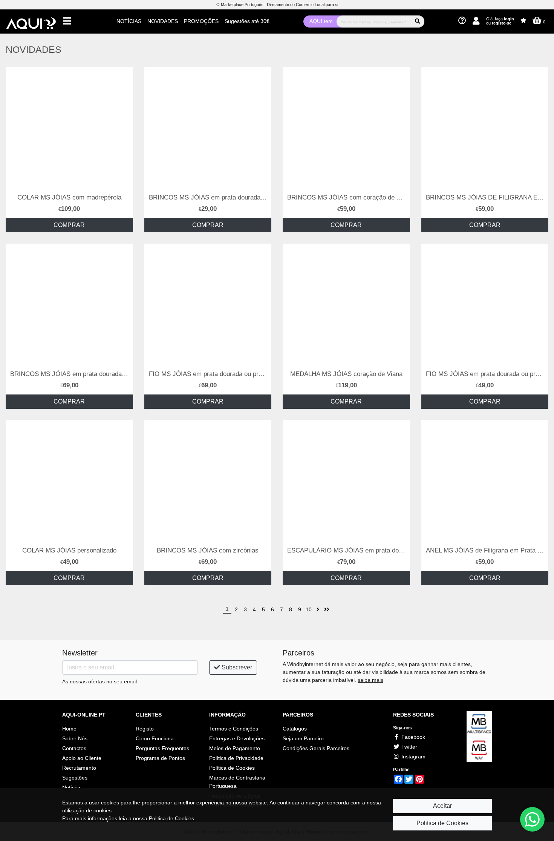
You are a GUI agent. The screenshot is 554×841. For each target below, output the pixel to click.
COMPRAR (69, 225)
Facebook (412, 737)
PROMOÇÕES (201, 21)
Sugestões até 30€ (247, 21)
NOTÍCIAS (128, 21)
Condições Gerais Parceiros (316, 748)
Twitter (408, 747)
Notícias (71, 787)
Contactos (74, 748)
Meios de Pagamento (234, 748)
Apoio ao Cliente (81, 758)
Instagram (412, 757)
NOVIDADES (162, 21)
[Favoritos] (523, 21)
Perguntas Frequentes (162, 748)
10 (309, 609)
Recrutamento (79, 768)
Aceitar (442, 806)
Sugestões (74, 778)
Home (69, 729)
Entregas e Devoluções (237, 738)
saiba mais (370, 680)
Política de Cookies (232, 768)
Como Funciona (155, 738)
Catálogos (295, 729)
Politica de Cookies (442, 823)
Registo (145, 729)
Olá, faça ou (500, 21)
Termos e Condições (233, 729)
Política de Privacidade (236, 758)
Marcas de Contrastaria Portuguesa (237, 782)
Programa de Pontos (160, 758)
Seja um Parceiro (303, 738)
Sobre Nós (74, 738)
